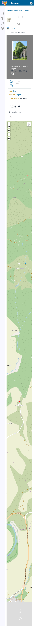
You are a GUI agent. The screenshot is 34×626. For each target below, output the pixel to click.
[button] (19, 401)
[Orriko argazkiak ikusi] (11, 85)
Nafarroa (26, 10)
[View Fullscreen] (9, 134)
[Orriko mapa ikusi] (11, 82)
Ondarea (9, 10)
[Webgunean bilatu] (2, 10)
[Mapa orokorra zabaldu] (2, 15)
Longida (10, 12)
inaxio (13, 28)
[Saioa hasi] (2, 25)
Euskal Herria (18, 10)
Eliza (14, 91)
